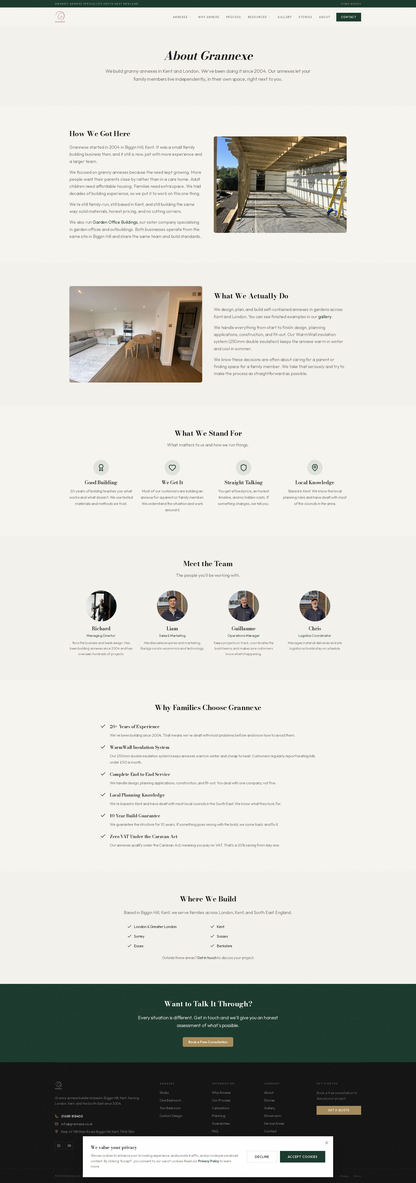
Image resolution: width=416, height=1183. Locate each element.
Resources (257, 17)
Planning (218, 1116)
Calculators (220, 1108)
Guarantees (220, 1123)
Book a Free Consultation (208, 1042)
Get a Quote (339, 1110)
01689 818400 (351, 3)
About (325, 17)
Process (233, 17)
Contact (348, 17)
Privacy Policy (208, 1161)
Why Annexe (208, 17)
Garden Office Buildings (115, 222)
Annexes (180, 17)
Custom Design (171, 1116)
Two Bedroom (170, 1108)
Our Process (221, 1100)
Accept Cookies (303, 1157)
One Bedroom (170, 1100)
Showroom (272, 1116)
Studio (164, 1092)
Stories (305, 17)
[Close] (326, 1142)
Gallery (285, 17)
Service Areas (274, 1123)
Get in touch (206, 957)
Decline (262, 1157)
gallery (324, 316)
